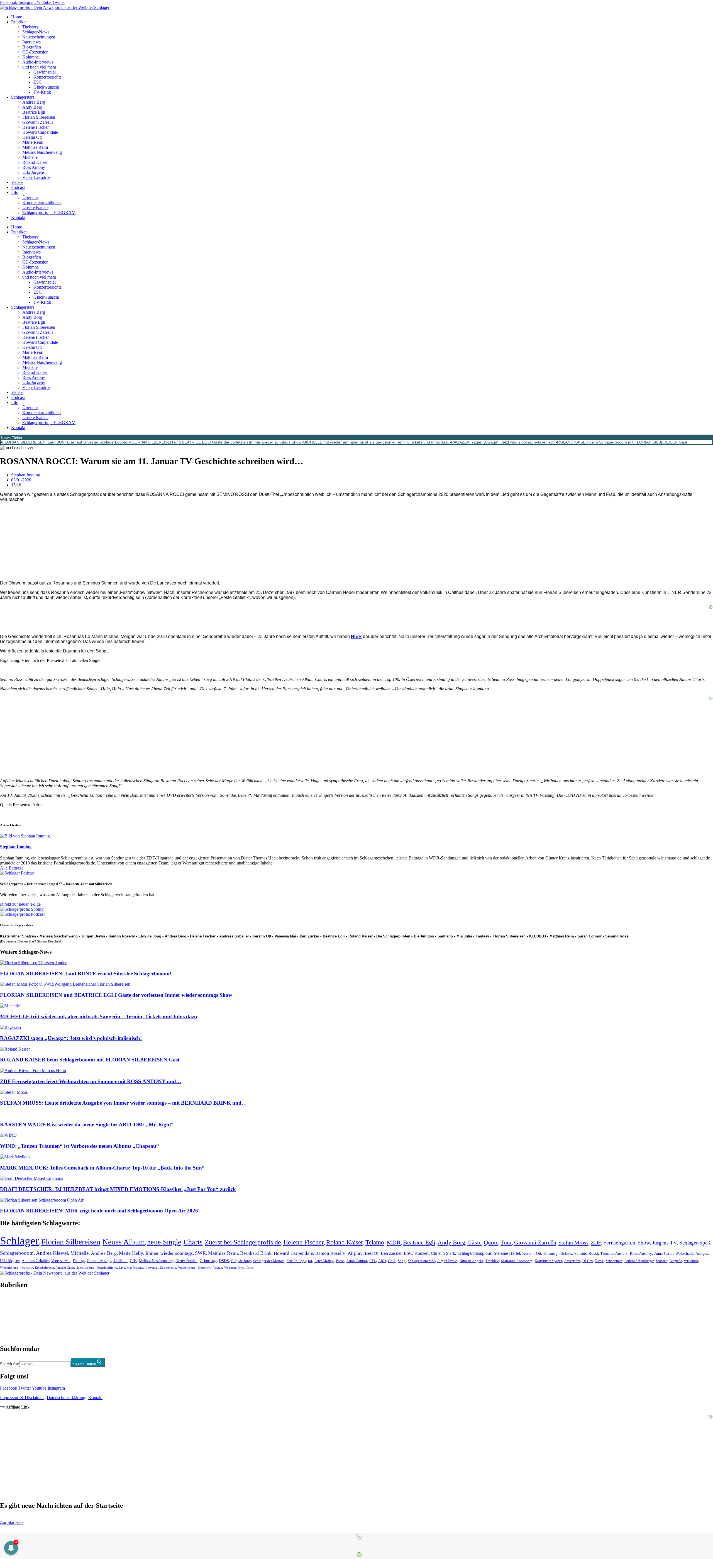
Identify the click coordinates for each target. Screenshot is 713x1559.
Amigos (701, 1253)
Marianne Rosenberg (517, 1261)
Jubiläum (120, 1261)
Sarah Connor (590, 936)
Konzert (421, 1253)
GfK (133, 1261)
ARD (382, 1261)
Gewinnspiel (44, 72)
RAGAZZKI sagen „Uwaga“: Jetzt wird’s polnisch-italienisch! (503, 442)
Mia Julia (464, 936)
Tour (506, 1242)
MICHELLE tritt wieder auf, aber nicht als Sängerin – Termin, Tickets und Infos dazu (376, 442)
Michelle (30, 157)
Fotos (340, 1261)
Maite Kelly (131, 1253)
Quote (491, 1242)
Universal (151, 1267)
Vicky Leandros (36, 177)
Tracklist (492, 1261)
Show (644, 1243)
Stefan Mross (573, 1242)
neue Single (164, 1242)
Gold (391, 1261)
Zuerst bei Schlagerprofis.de (243, 1242)
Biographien (11, 1316)
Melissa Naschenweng (42, 152)
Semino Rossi (617, 936)
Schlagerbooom (17, 1253)
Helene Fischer (35, 127)
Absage (217, 1267)
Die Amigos (424, 936)
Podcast (18, 187)
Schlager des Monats (268, 1261)
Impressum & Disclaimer (22, 1397)
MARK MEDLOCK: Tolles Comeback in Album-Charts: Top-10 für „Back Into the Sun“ (102, 1168)
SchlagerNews (13, 1301)
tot (310, 1261)
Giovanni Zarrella (37, 122)
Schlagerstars (22, 97)
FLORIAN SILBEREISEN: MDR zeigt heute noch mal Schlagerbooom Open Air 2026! (100, 1211)
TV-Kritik (42, 92)
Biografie (676, 1261)
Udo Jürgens (33, 172)
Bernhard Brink (256, 1253)
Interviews (31, 42)
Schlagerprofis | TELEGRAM (48, 212)
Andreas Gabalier (234, 936)
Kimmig (550, 1253)
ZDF (596, 1242)
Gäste (474, 1242)
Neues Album (123, 1242)
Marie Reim (32, 142)
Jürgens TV (664, 1243)
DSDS (224, 1261)
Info (14, 192)
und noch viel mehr (39, 67)
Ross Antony (33, 167)
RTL (372, 1261)
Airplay (355, 1253)
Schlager (19, 1240)
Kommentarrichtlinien (41, 202)
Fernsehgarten (619, 1242)
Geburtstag (208, 1261)
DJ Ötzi (587, 1261)
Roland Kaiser (35, 162)
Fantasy (482, 936)
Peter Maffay (324, 1261)
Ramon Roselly (122, 936)
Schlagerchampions (474, 1253)
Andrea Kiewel (52, 1253)
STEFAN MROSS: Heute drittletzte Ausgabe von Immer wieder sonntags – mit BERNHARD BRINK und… (123, 1103)
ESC (37, 82)
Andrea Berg (33, 102)
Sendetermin (614, 1261)
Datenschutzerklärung (66, 1397)
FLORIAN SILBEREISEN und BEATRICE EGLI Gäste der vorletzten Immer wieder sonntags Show (215, 442)
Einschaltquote (44, 1267)
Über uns (30, 197)
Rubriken (19, 22)
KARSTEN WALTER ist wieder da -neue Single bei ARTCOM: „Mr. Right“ (87, 1124)
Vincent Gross (65, 1267)
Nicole (599, 1261)
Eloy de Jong (149, 936)
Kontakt (18, 217)
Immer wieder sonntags (169, 1253)
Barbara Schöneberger (639, 1261)
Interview (27, 1267)
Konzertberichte (47, 77)
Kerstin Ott (32, 137)
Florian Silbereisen (38, 117)
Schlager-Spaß (694, 1243)
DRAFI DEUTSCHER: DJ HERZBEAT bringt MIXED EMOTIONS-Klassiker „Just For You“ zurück (118, 1189)
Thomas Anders (613, 1253)
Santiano (445, 936)
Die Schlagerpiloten (393, 936)
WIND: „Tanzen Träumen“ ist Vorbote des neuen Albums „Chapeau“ (79, 1146)
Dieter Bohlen (186, 1261)
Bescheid (54, 941)
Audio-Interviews (37, 62)
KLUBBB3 (537, 936)
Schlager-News (35, 32)
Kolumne (30, 57)
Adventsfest (572, 1261)
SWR (200, 1253)
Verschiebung (187, 1267)
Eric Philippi (296, 1261)
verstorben (691, 1261)
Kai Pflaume (135, 1267)
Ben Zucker (309, 936)
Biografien (31, 47)
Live (122, 1267)
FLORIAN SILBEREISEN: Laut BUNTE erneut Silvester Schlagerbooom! (65, 442)
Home (16, 16)
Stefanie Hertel (507, 1253)
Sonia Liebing (85, 1267)
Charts (193, 1242)
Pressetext (204, 1267)
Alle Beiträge (11, 868)
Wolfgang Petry (234, 1267)
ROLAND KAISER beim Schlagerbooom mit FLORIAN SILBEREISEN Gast (622, 442)
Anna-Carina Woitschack (673, 1253)
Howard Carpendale (40, 132)
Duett (249, 1267)
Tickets (566, 1253)
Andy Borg (32, 107)
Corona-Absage (99, 1260)
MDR (394, 1242)
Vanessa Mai (285, 936)
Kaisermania (168, 1267)
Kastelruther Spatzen (18, 936)
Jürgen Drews (93, 936)
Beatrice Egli (33, 112)
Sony (402, 1261)
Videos (17, 182)
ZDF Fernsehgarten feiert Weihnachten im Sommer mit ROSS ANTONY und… (90, 1081)
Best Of (372, 1253)
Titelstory (30, 27)
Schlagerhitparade (421, 1261)
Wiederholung (9, 1267)
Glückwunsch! (46, 87)
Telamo (374, 1242)
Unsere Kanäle (35, 207)
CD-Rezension (35, 52)
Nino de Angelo (471, 1261)
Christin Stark (443, 1253)
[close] (359, 1536)
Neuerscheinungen (38, 37)
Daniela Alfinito (107, 1267)
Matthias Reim (35, 147)
